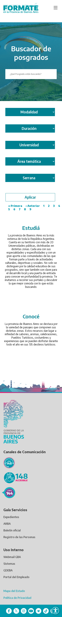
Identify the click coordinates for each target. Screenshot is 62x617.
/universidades (31, 226)
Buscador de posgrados (31, 52)
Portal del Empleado (16, 577)
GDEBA (8, 570)
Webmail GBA (12, 557)
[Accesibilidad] (55, 610)
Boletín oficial (12, 530)
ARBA (7, 523)
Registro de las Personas (19, 537)
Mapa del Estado (14, 591)
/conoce (31, 315)
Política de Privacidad (17, 598)
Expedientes (11, 517)
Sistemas (9, 563)
